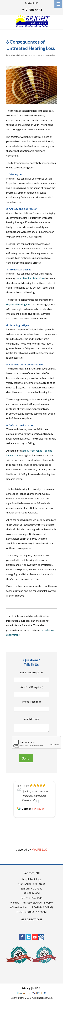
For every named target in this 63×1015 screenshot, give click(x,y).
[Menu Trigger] (58, 4)
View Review (38, 808)
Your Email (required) (31, 687)
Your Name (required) (31, 672)
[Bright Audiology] (32, 27)
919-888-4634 (32, 10)
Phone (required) (31, 701)
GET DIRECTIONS (31, 919)
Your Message (31, 718)
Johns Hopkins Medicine (30, 278)
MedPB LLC (39, 849)
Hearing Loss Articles (46, 55)
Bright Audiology (16, 55)
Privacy (26, 988)
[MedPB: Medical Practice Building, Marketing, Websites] (31, 992)
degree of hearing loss (18, 304)
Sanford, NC (31, 3)
